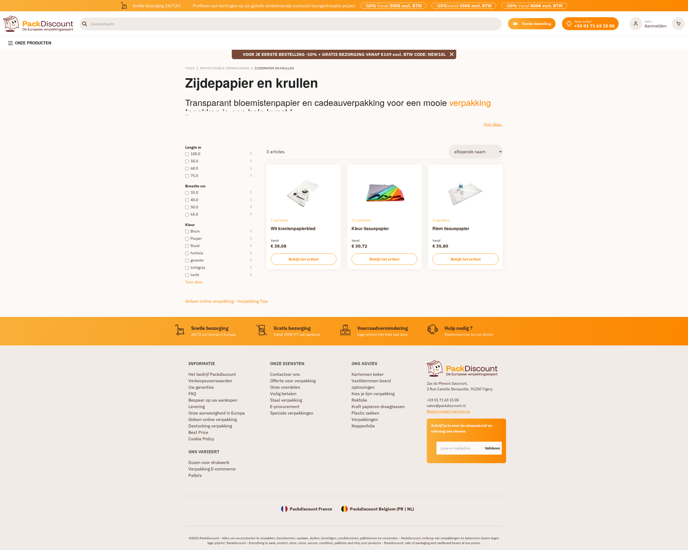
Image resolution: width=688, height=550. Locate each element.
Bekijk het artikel (303, 259)
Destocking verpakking (210, 425)
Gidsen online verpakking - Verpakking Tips (226, 301)
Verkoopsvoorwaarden (210, 380)
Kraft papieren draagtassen (378, 406)
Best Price (198, 432)
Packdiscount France (311, 509)
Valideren (492, 448)
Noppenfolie (363, 425)
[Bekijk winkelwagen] (678, 23)
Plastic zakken (365, 413)
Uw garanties (201, 387)
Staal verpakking (286, 400)
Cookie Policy (201, 438)
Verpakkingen (365, 419)
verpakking (470, 102)
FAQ (192, 393)
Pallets (195, 475)
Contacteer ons (285, 374)
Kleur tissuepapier (370, 228)
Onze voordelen (285, 387)
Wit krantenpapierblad (293, 228)
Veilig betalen (283, 393)
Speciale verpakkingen (291, 413)
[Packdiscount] (38, 23)
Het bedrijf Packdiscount (212, 374)
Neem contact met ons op (448, 411)
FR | (402, 509)
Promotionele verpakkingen (224, 68)
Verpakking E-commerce (212, 469)
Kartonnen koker (368, 374)
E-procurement (284, 406)
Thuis (190, 68)
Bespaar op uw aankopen (212, 400)
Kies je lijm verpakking (373, 393)
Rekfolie (359, 400)
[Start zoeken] (85, 23)
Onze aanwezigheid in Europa (216, 413)
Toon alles (193, 282)
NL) (410, 509)
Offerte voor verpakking (293, 380)
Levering (196, 406)
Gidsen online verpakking (212, 419)
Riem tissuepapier (450, 228)
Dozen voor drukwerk (208, 462)
